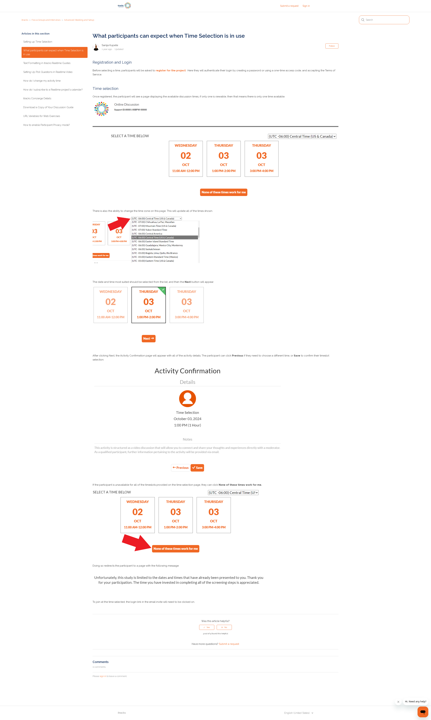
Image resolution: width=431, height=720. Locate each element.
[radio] (206, 627)
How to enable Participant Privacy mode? (46, 125)
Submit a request (289, 6)
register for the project (171, 70)
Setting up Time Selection (37, 41)
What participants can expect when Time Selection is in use (53, 52)
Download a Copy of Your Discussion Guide (48, 107)
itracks (25, 20)
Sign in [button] (306, 6)
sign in (103, 676)
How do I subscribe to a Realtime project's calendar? (52, 89)
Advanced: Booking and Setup (79, 20)
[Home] (124, 7)
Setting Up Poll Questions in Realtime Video (48, 72)
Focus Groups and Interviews (46, 20)
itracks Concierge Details (37, 98)
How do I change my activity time (42, 80)
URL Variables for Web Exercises (41, 116)
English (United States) (297, 712)
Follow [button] (332, 46)
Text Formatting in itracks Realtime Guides (46, 63)
